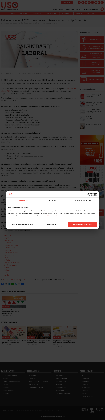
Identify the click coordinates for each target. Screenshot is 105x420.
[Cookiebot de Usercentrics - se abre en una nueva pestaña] (88, 194)
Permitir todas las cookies (82, 224)
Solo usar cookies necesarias (22, 224)
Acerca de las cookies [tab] (83, 200)
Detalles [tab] (52, 200)
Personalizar (51, 224)
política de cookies (52, 216)
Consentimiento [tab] (22, 200)
